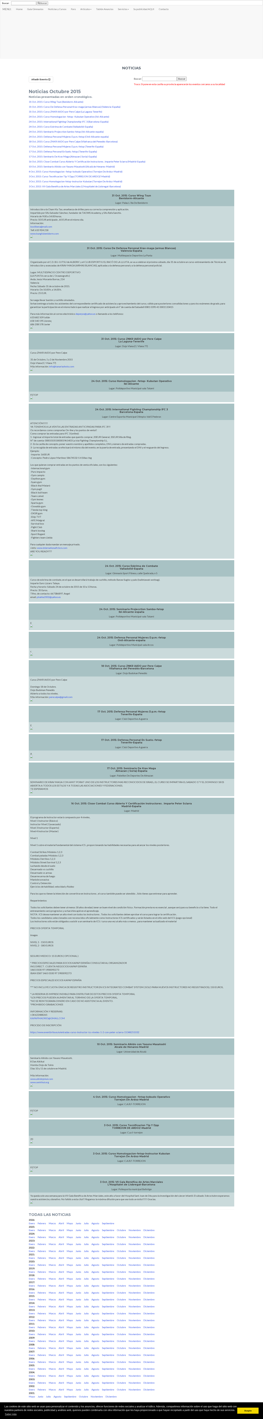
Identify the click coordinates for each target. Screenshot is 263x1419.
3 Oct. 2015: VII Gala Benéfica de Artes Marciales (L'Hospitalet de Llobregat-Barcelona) (75, 186)
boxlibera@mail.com (41, 226)
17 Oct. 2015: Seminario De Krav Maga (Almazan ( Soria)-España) (63, 156)
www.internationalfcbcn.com (52, 547)
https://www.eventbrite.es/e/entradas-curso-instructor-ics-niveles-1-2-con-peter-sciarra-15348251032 (84, 1032)
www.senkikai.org (39, 1082)
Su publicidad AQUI (143, 9)
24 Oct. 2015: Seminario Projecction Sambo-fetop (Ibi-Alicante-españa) (66, 131)
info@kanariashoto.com (61, 366)
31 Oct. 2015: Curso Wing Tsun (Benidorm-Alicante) (56, 101)
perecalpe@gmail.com (60, 696)
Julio (86, 1223)
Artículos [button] (85, 9)
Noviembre (135, 1230)
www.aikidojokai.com (41, 1078)
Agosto (95, 1223)
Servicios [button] (122, 9)
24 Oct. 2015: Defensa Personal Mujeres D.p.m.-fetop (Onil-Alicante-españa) (69, 136)
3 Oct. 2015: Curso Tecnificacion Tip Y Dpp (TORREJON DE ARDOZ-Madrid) (69, 176)
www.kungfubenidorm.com (44, 233)
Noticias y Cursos (57, 9)
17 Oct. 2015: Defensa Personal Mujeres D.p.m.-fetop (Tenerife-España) (66, 146)
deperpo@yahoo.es (85, 313)
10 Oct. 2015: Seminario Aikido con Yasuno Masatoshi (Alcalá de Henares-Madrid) (72, 166)
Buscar (43, 3)
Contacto (164, 9)
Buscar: (5, 3)
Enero (32, 1223)
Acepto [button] (248, 1410)
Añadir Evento (39, 79)
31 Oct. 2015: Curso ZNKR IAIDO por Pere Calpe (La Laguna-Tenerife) (65, 111)
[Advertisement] (131, 35)
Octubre (121, 1230)
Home (19, 9)
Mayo (70, 1223)
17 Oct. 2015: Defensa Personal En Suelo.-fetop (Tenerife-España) (63, 151)
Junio (78, 1223)
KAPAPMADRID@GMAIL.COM (47, 1018)
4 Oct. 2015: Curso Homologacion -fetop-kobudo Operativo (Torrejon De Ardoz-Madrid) (75, 171)
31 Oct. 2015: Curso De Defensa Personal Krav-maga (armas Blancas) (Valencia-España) (74, 106)
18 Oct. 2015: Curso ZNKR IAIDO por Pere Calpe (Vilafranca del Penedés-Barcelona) (73, 141)
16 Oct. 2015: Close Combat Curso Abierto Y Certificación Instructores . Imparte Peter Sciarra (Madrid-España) (87, 161)
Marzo (52, 1223)
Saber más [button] (11, 1414)
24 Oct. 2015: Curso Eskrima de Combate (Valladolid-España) (61, 126)
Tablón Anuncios (104, 9)
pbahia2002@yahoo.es (49, 597)
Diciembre (148, 1230)
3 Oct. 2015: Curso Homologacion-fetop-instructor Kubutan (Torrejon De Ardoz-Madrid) (75, 181)
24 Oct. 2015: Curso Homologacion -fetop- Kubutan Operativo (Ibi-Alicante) (69, 116)
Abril (61, 1223)
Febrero (42, 1223)
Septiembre (108, 1223)
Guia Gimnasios (35, 9)
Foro (73, 9)
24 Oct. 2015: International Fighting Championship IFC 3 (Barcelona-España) (69, 121)
